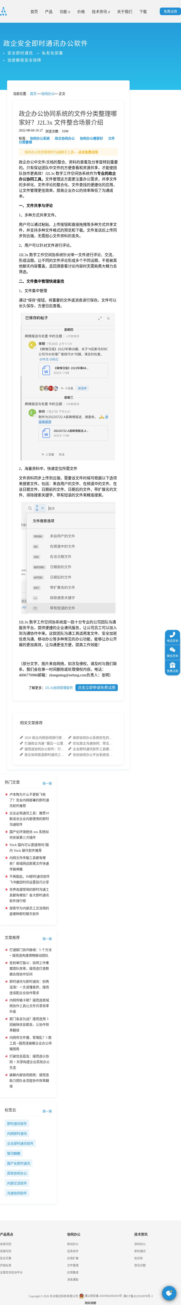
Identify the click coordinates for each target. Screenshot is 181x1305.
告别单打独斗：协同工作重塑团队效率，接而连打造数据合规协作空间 (29, 968)
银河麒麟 (13, 1153)
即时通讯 (140, 1251)
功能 (64, 12)
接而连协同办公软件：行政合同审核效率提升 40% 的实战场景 (46, 749)
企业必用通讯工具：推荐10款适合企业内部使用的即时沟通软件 (29, 818)
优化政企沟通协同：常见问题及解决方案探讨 (94, 743)
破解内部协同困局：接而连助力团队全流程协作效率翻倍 (29, 1080)
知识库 (138, 1258)
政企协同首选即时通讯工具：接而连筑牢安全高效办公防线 (46, 755)
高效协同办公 (17, 1173)
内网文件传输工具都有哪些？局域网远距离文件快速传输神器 (29, 863)
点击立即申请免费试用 (96, 688)
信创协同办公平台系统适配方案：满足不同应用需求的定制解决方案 (94, 755)
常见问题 (16, 166)
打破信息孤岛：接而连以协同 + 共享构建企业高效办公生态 (29, 1062)
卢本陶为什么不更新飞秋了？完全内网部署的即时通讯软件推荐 (29, 800)
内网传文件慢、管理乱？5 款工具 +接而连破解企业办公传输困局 (30, 1043)
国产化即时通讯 (18, 1163)
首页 (34, 12)
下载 (143, 12)
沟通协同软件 (17, 1193)
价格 (81, 12)
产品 (49, 12)
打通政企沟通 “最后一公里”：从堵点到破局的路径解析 (46, 743)
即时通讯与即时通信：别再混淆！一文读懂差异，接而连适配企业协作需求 (29, 987)
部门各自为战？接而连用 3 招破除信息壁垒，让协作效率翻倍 (29, 1024)
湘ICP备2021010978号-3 (138, 1296)
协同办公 (140, 1244)
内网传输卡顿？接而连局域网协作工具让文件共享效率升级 (29, 1005)
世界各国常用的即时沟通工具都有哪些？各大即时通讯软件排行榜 (29, 895)
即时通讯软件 (17, 1123)
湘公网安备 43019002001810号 (103, 1296)
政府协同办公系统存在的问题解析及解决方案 (94, 738)
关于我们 (124, 12)
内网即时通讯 (17, 1133)
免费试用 (170, 11)
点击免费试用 (88, 152)
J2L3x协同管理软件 (59, 688)
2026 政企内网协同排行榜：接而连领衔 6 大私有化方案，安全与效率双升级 (46, 738)
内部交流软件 (17, 1183)
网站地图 (90, 1303)
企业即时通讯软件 (20, 1143)
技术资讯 (100, 12)
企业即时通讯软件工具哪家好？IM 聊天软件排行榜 (94, 749)
